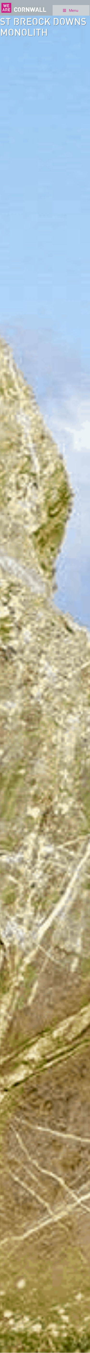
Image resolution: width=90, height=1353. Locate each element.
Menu (73, 10)
